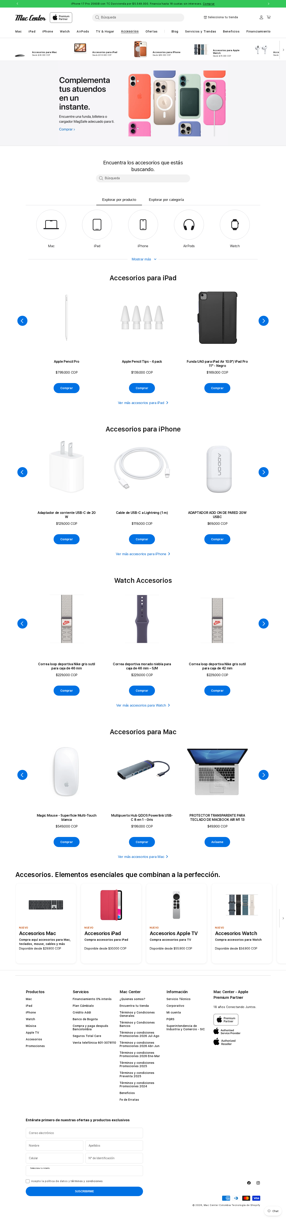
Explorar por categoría (166, 200)
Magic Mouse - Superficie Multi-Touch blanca (66, 817)
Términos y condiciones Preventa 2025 (137, 1074)
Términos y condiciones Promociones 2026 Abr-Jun (140, 1044)
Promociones (35, 1046)
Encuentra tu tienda (134, 1005)
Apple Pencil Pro (66, 362)
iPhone (31, 1012)
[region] (143, 103)
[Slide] (143, 103)
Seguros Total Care (87, 1036)
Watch (30, 1019)
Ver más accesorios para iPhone (141, 554)
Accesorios (34, 1039)
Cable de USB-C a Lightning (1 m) (142, 513)
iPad (29, 1005)
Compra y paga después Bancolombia (90, 1027)
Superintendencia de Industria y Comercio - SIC (185, 1027)
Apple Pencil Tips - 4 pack (142, 362)
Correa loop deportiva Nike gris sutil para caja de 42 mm (217, 666)
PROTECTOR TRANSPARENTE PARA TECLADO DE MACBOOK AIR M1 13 (217, 817)
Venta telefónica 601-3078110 (94, 1042)
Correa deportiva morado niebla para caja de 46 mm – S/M (142, 666)
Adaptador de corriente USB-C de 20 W (66, 515)
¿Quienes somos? (132, 999)
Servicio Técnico (178, 999)
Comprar (209, 3)
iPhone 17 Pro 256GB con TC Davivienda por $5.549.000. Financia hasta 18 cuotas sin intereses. (143, 3)
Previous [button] (17, 4)
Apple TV (32, 1032)
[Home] (30, 18)
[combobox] (138, 17)
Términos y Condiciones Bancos (137, 1024)
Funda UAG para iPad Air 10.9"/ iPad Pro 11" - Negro (217, 364)
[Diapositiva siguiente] (282, 49)
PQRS (170, 1019)
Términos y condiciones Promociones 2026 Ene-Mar (140, 1054)
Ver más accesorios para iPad (141, 403)
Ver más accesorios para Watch (141, 705)
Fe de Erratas (129, 1099)
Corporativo (175, 1005)
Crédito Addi (82, 1012)
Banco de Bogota (85, 1019)
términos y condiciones (87, 1181)
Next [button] (269, 4)
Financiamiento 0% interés (92, 999)
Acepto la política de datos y (67, 1181)
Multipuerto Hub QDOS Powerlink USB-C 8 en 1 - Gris (142, 817)
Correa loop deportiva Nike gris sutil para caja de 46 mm (66, 666)
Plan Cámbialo (83, 1005)
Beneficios (127, 1093)
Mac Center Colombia (217, 1205)
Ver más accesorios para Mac (141, 857)
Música (31, 1026)
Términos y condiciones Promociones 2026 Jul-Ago (139, 1034)
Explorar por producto (119, 200)
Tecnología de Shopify (246, 1205)
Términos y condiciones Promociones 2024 (137, 1084)
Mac (29, 999)
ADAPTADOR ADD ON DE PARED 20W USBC (217, 515)
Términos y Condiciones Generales (137, 1014)
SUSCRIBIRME (84, 1191)
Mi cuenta (173, 1012)
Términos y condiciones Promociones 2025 (137, 1064)
